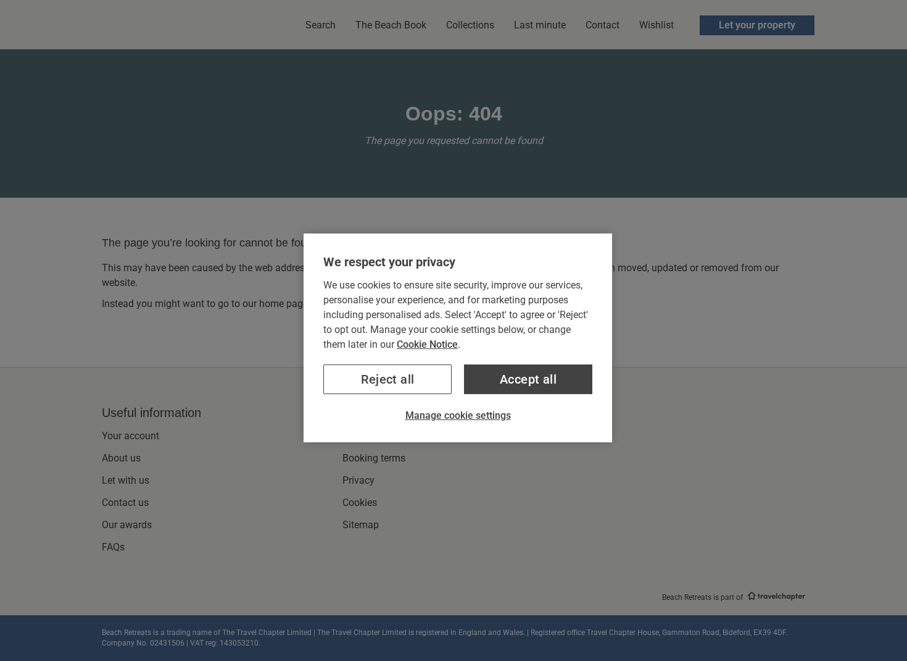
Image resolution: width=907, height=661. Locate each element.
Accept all (528, 379)
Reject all (388, 379)
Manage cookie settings (458, 415)
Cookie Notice (427, 344)
